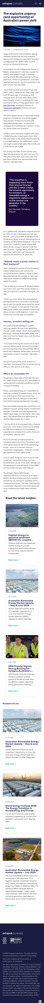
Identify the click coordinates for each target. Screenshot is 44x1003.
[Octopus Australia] (12, 4)
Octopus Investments (12, 108)
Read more (12, 560)
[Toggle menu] (40, 3)
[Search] (36, 3)
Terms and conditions (10, 959)
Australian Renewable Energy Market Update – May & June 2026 (21, 603)
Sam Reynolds (9, 105)
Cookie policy (7, 961)
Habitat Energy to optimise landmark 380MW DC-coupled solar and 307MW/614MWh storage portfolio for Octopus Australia (20, 537)
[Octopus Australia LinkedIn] (40, 1001)
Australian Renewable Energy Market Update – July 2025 (22, 871)
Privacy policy (24, 959)
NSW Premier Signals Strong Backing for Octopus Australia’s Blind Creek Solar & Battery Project (20, 668)
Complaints (18, 961)
